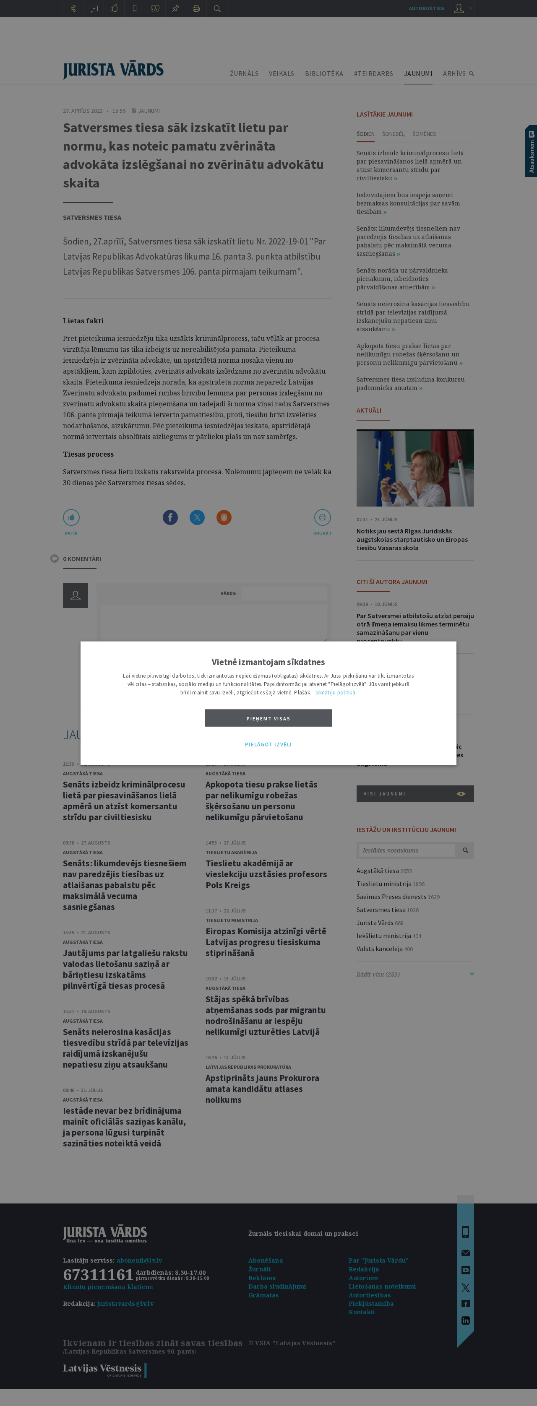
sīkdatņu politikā (335, 692)
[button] (268, 744)
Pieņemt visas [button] (269, 718)
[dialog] (268, 703)
